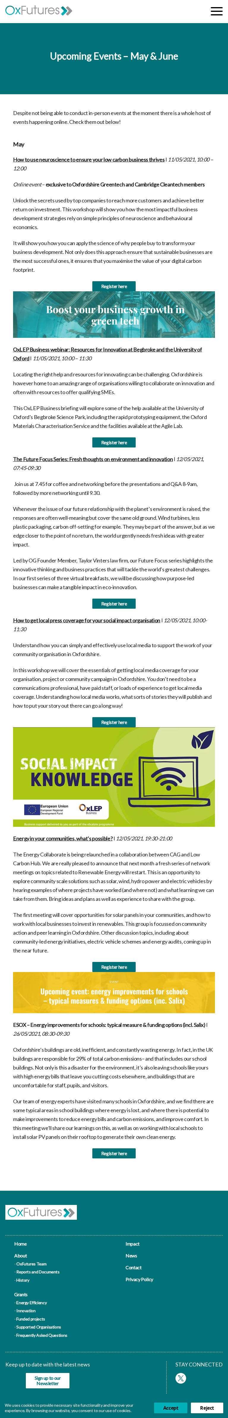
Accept (170, 1408)
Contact (133, 1267)
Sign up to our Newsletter (48, 1380)
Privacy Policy (139, 1279)
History (22, 1280)
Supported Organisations (38, 1326)
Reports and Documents (37, 1271)
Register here (114, 286)
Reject (207, 1408)
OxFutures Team (31, 1263)
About (20, 1255)
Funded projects (30, 1318)
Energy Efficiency (31, 1302)
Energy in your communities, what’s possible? (63, 838)
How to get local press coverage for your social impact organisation (86, 620)
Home (20, 1243)
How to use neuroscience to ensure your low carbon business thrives (88, 159)
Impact (133, 1243)
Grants (21, 1294)
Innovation (25, 1310)
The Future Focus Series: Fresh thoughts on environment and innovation (93, 459)
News (131, 1255)
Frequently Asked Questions (41, 1335)
